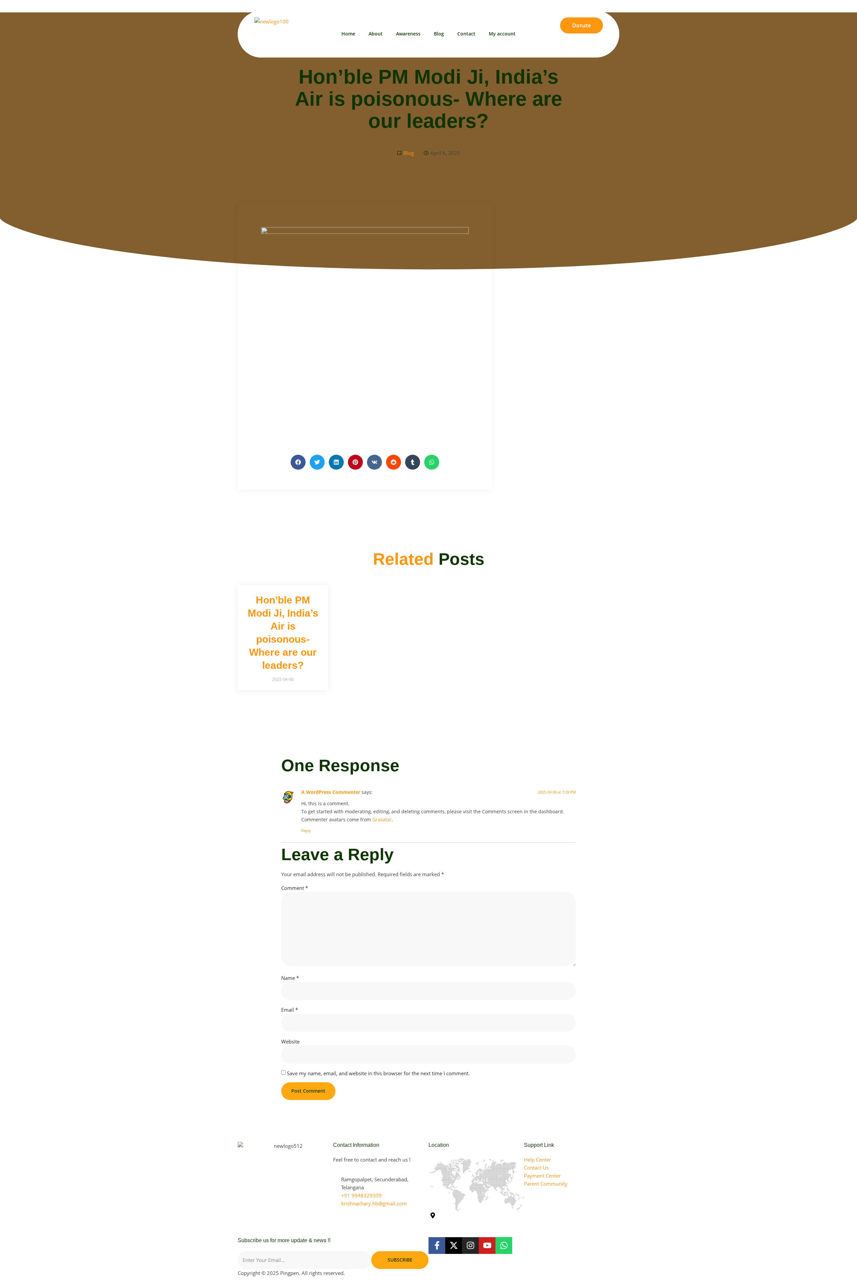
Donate (581, 25)
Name (290, 978)
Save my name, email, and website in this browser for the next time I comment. (378, 1073)
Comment (294, 888)
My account (502, 34)
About (376, 34)
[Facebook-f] (436, 1245)
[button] (298, 462)
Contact (466, 34)
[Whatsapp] (616, 5)
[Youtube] (594, 5)
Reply (306, 830)
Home (348, 34)
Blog (439, 34)
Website (290, 1041)
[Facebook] (572, 5)
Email (289, 1009)
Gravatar (382, 820)
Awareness (408, 34)
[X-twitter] (583, 5)
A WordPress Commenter (330, 792)
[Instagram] (605, 5)
